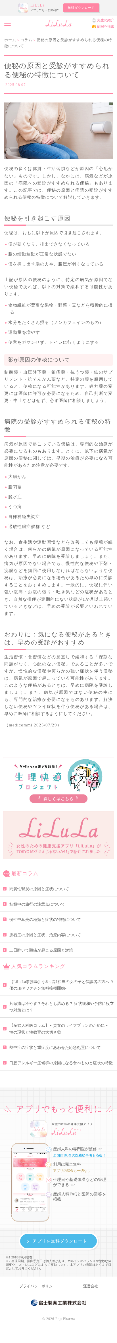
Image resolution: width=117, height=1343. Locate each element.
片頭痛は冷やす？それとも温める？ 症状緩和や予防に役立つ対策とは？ (61, 1007)
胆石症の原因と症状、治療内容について (45, 935)
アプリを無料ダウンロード (60, 1241)
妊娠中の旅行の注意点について (37, 904)
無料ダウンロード (81, 7)
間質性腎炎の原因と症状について (39, 889)
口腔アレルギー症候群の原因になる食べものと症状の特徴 (61, 1063)
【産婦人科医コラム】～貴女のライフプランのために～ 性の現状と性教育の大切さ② (61, 1028)
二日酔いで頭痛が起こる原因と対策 (41, 950)
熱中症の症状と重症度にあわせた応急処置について (55, 1048)
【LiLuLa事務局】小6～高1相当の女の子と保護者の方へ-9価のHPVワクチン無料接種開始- (61, 985)
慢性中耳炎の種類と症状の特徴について (45, 919)
